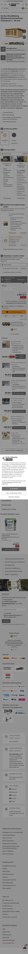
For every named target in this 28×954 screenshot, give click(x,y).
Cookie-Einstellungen (7, 482)
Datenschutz (11, 496)
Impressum (17, 496)
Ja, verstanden (14, 489)
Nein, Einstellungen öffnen (14, 493)
